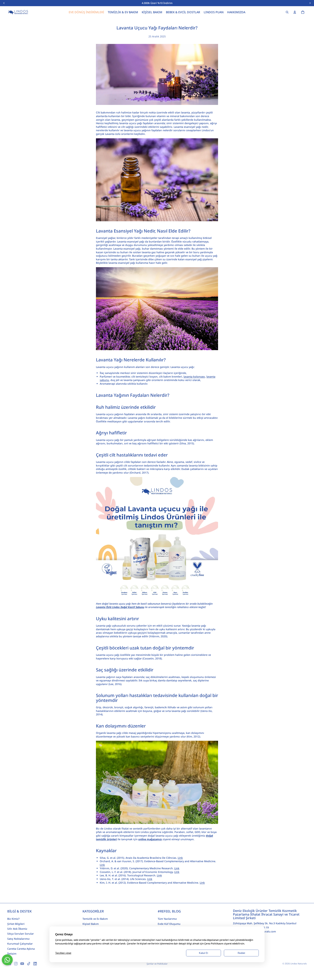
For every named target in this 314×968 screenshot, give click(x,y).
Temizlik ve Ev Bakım (95, 918)
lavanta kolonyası (194, 376)
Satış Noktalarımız (18, 938)
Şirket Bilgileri (16, 923)
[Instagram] (16, 963)
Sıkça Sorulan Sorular (20, 933)
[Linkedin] (35, 963)
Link (180, 857)
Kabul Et (203, 953)
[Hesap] (295, 12)
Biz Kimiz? (13, 918)
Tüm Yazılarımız (167, 918)
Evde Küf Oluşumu (169, 923)
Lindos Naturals (298, 963)
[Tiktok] (29, 963)
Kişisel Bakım (90, 923)
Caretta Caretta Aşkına (21, 948)
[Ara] (287, 12)
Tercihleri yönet (63, 953)
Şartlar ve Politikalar (157, 963)
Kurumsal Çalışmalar (20, 943)
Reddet (241, 953)
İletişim (11, 953)
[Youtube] (22, 963)
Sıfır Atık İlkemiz (17, 928)
